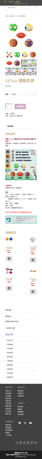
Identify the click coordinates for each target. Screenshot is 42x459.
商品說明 (10, 126)
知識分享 (21, 393)
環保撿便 (10, 344)
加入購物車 (20, 106)
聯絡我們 (11, 1)
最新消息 (21, 391)
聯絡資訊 (8, 425)
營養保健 (10, 365)
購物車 (20, 409)
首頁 (5, 1)
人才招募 (8, 435)
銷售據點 (17, 1)
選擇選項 (9, 258)
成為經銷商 (9, 430)
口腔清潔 (10, 361)
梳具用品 (10, 357)
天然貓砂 (10, 348)
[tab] (10, 126)
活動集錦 (21, 396)
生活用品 (10, 373)
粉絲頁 (7, 432)
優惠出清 (10, 377)
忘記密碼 (21, 414)
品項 (7, 94)
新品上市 (13, 116)
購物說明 (21, 412)
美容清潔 (10, 352)
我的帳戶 (21, 406)
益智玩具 (11, 16)
